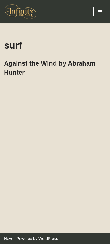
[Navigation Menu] (99, 11)
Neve (8, 238)
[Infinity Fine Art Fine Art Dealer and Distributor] (21, 12)
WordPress (48, 238)
